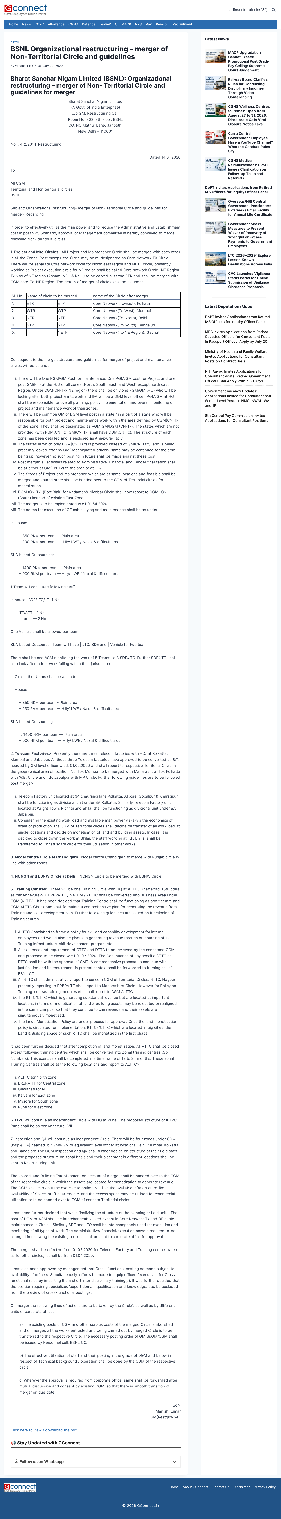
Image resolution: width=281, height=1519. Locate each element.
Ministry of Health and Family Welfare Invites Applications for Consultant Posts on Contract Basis (236, 356)
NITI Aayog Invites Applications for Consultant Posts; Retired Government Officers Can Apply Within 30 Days (237, 376)
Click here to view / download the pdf (44, 1430)
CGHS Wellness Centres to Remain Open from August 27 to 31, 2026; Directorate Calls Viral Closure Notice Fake (249, 115)
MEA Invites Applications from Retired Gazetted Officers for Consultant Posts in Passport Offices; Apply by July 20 (238, 337)
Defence (88, 24)
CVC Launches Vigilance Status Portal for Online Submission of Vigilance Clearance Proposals (249, 280)
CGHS (73, 24)
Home (13, 24)
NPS (138, 24)
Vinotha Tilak (24, 65)
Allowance (56, 24)
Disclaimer (241, 1487)
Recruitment (182, 24)
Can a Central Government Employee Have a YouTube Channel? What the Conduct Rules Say (250, 142)
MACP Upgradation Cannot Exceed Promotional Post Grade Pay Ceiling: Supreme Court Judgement (248, 61)
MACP (126, 24)
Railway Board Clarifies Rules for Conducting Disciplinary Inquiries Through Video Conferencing (248, 88)
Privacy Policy (265, 1487)
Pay (149, 24)
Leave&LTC (108, 24)
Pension (162, 24)
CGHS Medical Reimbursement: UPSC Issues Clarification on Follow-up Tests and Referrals (248, 169)
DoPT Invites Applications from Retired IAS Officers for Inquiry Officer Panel (238, 189)
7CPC (39, 24)
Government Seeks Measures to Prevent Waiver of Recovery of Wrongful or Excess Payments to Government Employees (250, 235)
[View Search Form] (273, 10)
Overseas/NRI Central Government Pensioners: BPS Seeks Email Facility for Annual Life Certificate (250, 208)
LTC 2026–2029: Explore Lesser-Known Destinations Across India (250, 259)
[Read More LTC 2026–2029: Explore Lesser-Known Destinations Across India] (215, 259)
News (26, 24)
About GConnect (195, 1487)
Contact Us (220, 1487)
